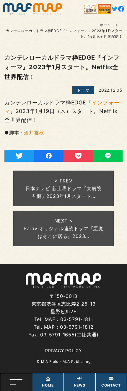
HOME (47, 385)
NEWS (79, 385)
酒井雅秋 (34, 133)
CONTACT (111, 385)
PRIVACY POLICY (63, 350)
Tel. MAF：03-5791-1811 (63, 319)
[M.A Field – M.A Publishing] (32, 9)
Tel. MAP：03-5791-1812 (64, 327)
